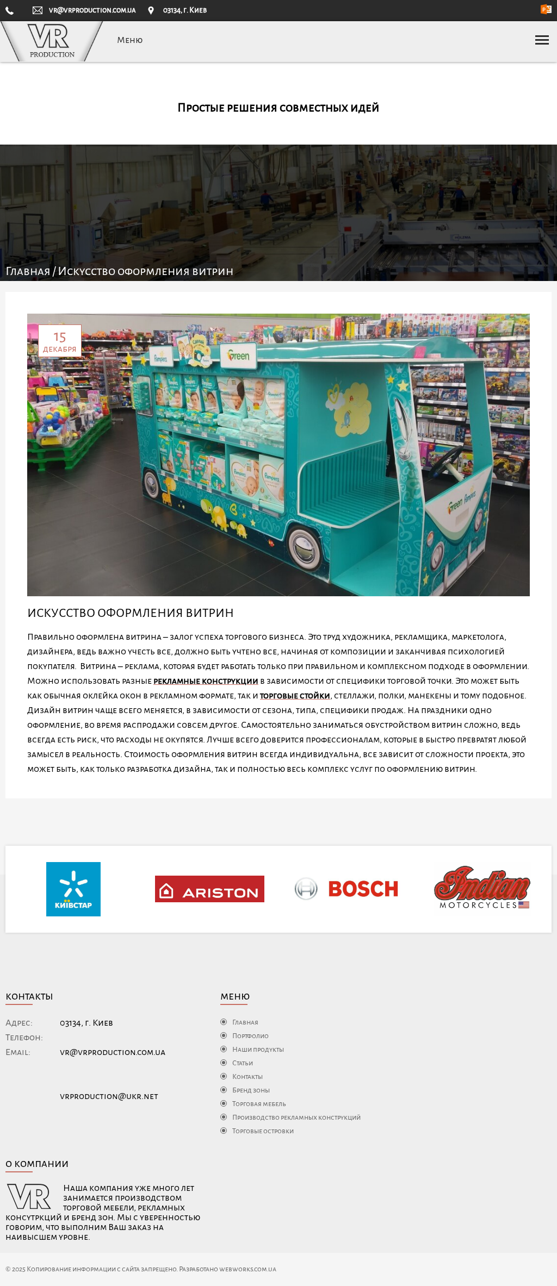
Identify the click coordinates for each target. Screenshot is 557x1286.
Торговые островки (263, 1131)
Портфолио (250, 1036)
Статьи (242, 1063)
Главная (28, 271)
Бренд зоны (251, 1090)
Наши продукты (258, 1049)
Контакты (247, 1077)
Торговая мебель (259, 1104)
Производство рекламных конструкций (296, 1117)
